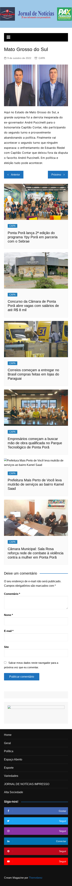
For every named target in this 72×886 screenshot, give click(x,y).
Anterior (15, 174)
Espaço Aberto (13, 759)
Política (8, 751)
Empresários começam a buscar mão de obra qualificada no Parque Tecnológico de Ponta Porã (35, 443)
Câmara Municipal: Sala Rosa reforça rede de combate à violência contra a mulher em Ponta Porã (35, 553)
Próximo (56, 174)
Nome (8, 614)
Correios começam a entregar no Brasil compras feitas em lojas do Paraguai (33, 374)
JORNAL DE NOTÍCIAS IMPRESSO (26, 784)
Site (6, 646)
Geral (7, 743)
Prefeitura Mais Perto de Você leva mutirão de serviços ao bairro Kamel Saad (36, 484)
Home (8, 734)
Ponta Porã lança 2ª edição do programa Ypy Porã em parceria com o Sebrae (32, 237)
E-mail (8, 630)
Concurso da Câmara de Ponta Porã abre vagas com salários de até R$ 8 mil (33, 305)
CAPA (42, 58)
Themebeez (35, 877)
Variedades (11, 775)
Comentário (12, 593)
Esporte (9, 767)
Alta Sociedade (13, 792)
